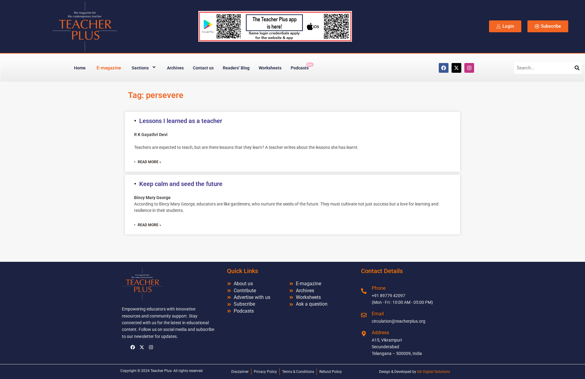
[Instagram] (469, 68)
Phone (378, 288)
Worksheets (270, 67)
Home (80, 67)
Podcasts (301, 66)
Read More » (149, 162)
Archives (175, 67)
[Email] (364, 315)
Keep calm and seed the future (180, 184)
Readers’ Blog (236, 67)
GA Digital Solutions (433, 372)
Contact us (203, 67)
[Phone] (364, 291)
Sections (140, 67)
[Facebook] (443, 68)
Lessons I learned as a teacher (180, 121)
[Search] (577, 68)
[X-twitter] (456, 68)
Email (378, 314)
